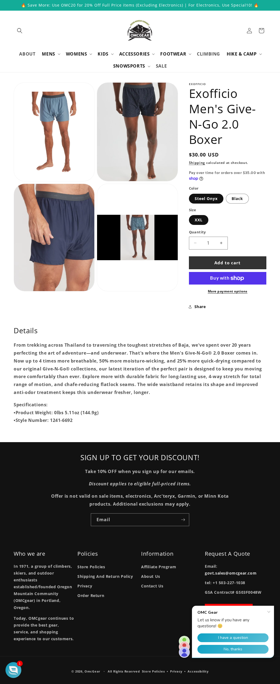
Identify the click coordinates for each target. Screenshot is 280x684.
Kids (103, 54)
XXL (199, 219)
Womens (76, 54)
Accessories (134, 54)
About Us (150, 576)
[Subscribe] (183, 519)
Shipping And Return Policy (105, 576)
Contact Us (152, 586)
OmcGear (92, 671)
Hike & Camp (242, 54)
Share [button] (200, 306)
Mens (48, 54)
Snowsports (129, 66)
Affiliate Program (158, 566)
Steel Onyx (206, 198)
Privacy (84, 586)
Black (237, 198)
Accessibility (198, 671)
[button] (20, 31)
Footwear (173, 54)
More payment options (227, 291)
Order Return (90, 595)
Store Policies (91, 566)
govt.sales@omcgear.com (230, 573)
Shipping (197, 162)
